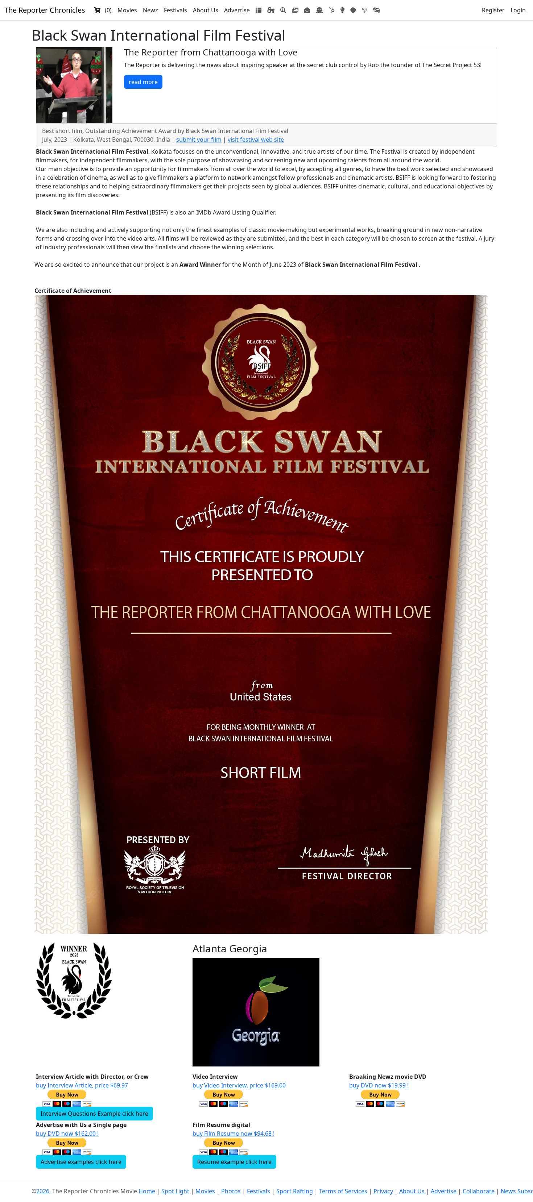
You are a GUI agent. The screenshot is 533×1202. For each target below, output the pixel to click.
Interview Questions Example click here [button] (94, 1114)
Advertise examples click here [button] (81, 1162)
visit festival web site (256, 140)
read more (143, 82)
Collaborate (479, 1191)
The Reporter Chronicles (44, 10)
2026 (42, 1191)
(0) (106, 10)
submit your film (199, 140)
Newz (150, 10)
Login (518, 10)
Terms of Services (343, 1191)
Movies (127, 10)
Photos (231, 1191)
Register (493, 10)
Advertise (237, 10)
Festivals (175, 10)
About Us (205, 10)
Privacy (383, 1191)
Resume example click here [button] (234, 1162)
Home (147, 1191)
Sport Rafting (294, 1191)
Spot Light (175, 1191)
